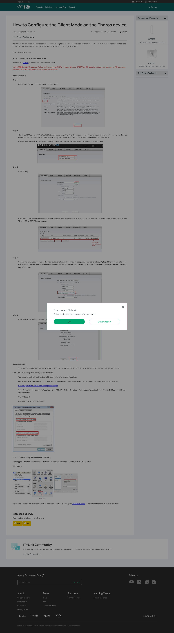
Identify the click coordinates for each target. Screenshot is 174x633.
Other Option (104, 321)
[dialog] (87, 316)
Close (123, 307)
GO (69, 321)
